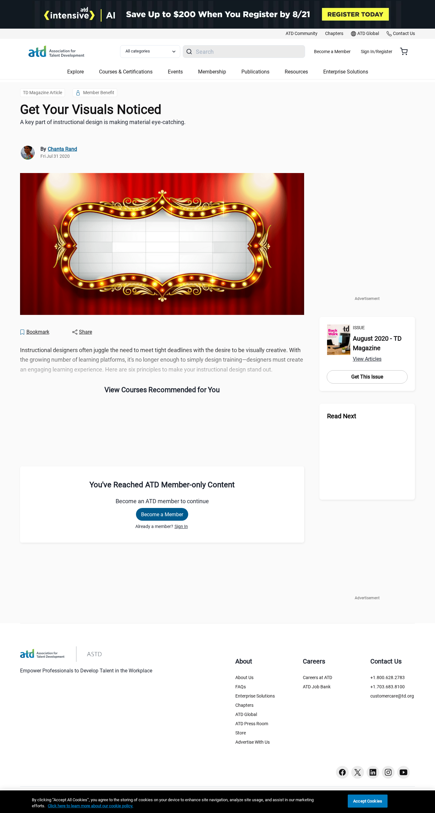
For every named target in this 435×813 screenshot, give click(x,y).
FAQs (240, 686)
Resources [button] (296, 72)
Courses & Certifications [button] (126, 72)
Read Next (341, 416)
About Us (244, 677)
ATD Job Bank (317, 686)
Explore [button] (75, 72)
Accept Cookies (367, 801)
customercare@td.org (392, 695)
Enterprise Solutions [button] (345, 72)
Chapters (244, 705)
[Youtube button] (403, 772)
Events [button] (175, 72)
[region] (217, 801)
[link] (301, 34)
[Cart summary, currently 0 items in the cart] (406, 51)
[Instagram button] (388, 772)
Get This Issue (367, 377)
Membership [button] (212, 72)
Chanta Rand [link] (62, 149)
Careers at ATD (317, 677)
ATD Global (246, 714)
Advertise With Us (252, 742)
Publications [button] (255, 72)
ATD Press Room (251, 723)
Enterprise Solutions (255, 695)
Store (240, 732)
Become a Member (332, 51)
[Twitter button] (357, 772)
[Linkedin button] (373, 772)
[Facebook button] (342, 772)
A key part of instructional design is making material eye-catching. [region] (103, 122)
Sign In (181, 526)
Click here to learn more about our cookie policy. (90, 806)
